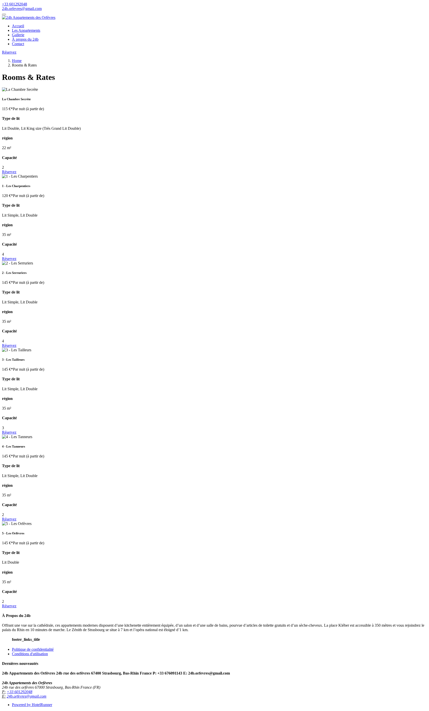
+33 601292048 (14, 4)
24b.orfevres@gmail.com (22, 8)
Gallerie (18, 35)
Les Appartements (26, 30)
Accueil (18, 26)
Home (17, 61)
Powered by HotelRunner (32, 705)
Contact (18, 44)
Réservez (9, 52)
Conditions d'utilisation (30, 654)
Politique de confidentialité (33, 649)
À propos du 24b (25, 39)
